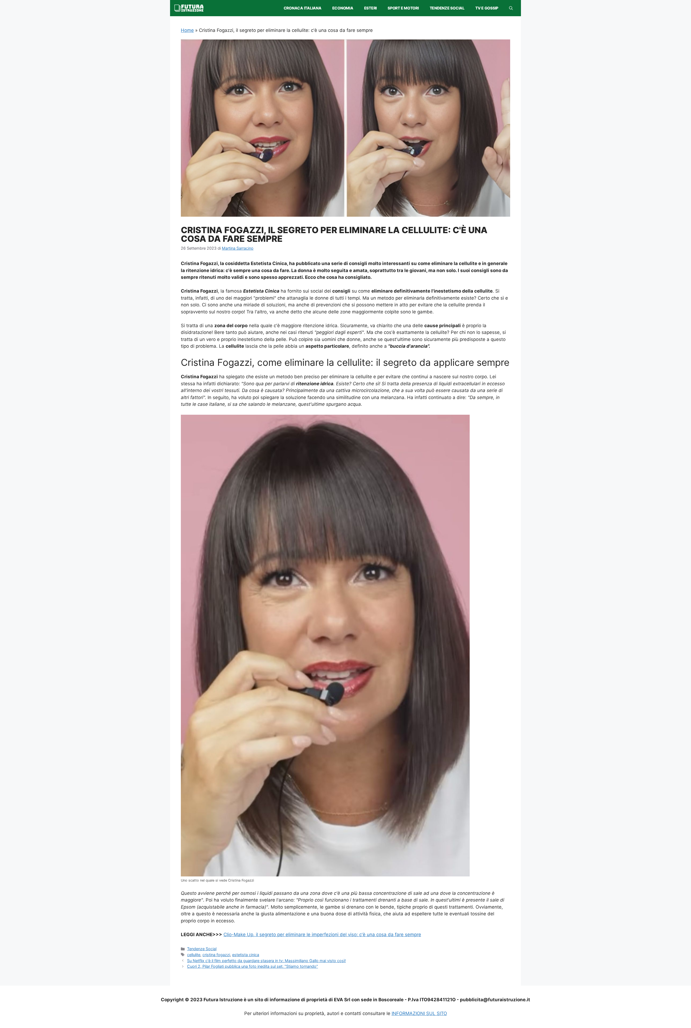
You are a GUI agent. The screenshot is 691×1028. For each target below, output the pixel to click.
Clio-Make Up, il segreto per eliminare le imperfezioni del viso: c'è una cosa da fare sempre (322, 934)
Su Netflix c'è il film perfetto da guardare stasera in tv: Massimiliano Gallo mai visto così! (266, 960)
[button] (511, 8)
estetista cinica (245, 954)
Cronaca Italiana (302, 8)
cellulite (193, 954)
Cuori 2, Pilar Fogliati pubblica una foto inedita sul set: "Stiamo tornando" (252, 966)
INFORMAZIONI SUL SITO (419, 1013)
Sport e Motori (403, 8)
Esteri (370, 8)
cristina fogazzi (216, 954)
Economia (342, 8)
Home (187, 30)
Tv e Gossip (486, 8)
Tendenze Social (447, 8)
